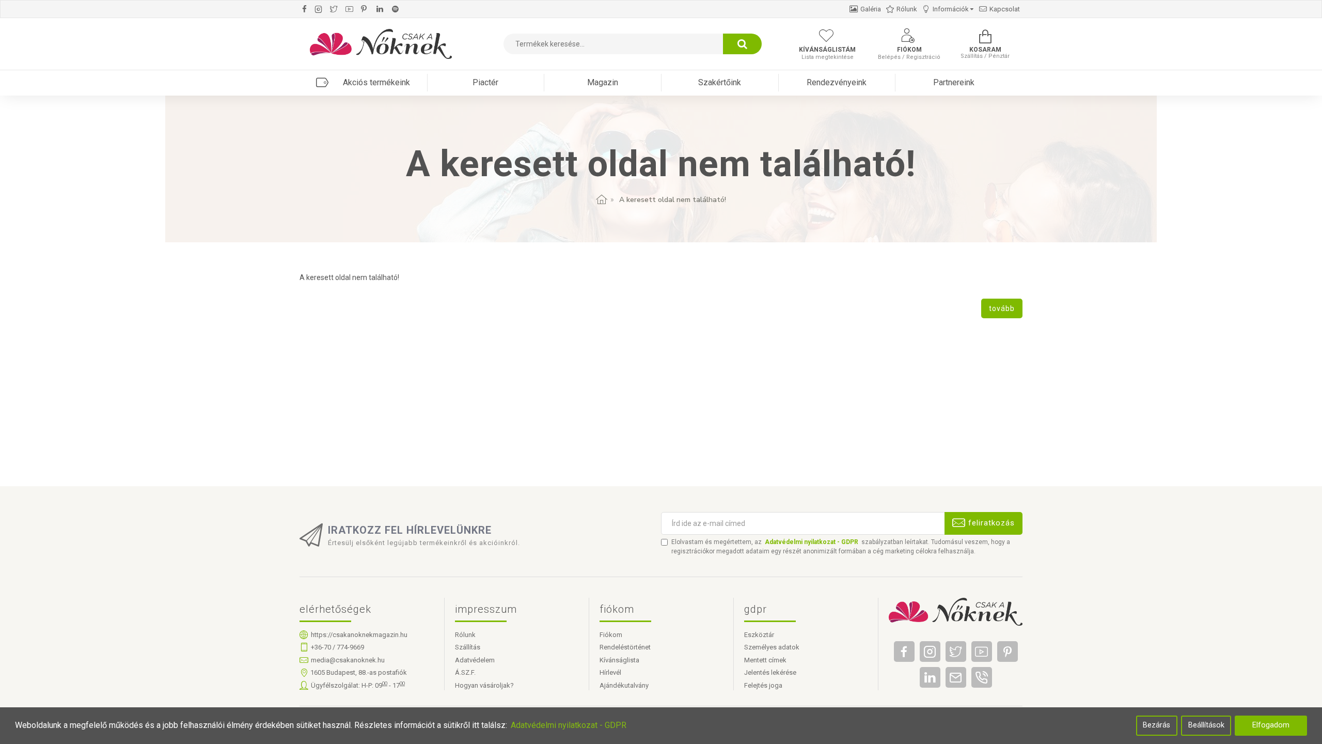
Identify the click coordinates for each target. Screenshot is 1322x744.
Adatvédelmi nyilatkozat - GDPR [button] (568, 725)
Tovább (1002, 308)
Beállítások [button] (1206, 725)
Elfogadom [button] (1270, 725)
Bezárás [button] (1156, 725)
